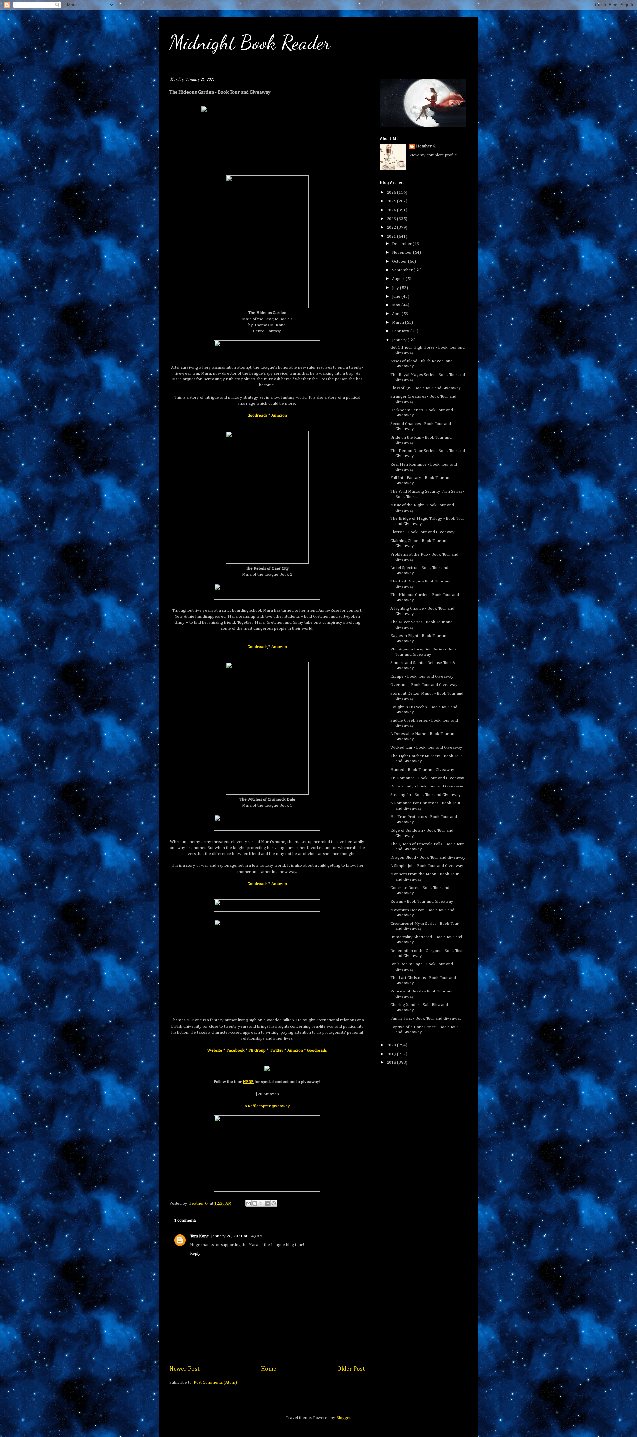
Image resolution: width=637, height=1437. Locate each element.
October (400, 261)
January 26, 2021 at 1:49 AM (237, 1236)
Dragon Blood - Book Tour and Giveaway (428, 857)
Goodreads (257, 415)
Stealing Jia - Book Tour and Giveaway (425, 795)
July (396, 288)
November (402, 252)
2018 (392, 1063)
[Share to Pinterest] (273, 1203)
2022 (392, 227)
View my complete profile (433, 155)
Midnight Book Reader (250, 42)
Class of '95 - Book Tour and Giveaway (425, 388)
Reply (195, 1253)
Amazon (279, 415)
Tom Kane (199, 1236)
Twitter (276, 1050)
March (398, 322)
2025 (392, 201)
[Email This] (248, 1203)
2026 (392, 192)
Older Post (351, 1369)
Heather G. (426, 146)
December (402, 244)
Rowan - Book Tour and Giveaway (421, 901)
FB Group (257, 1050)
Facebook (235, 1050)
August (399, 279)
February (401, 331)
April (397, 314)
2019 (392, 1054)
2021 (392, 236)
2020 (392, 1045)
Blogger (343, 1418)
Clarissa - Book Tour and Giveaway (422, 532)
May (396, 305)
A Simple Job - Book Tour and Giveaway (426, 866)
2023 (392, 219)
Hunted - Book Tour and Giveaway (422, 770)
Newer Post (184, 1369)
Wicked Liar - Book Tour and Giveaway (426, 747)
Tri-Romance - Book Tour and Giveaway (427, 778)
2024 (392, 210)
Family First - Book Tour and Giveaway (426, 1018)
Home (268, 1369)
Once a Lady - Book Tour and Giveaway (426, 786)
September (403, 270)
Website (214, 1050)
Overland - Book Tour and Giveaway (424, 685)
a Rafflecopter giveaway (267, 1106)
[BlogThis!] (254, 1203)
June (396, 296)
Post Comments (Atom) (215, 1382)
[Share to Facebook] (267, 1203)
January (400, 340)
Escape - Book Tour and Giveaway (422, 676)
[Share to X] (261, 1203)
